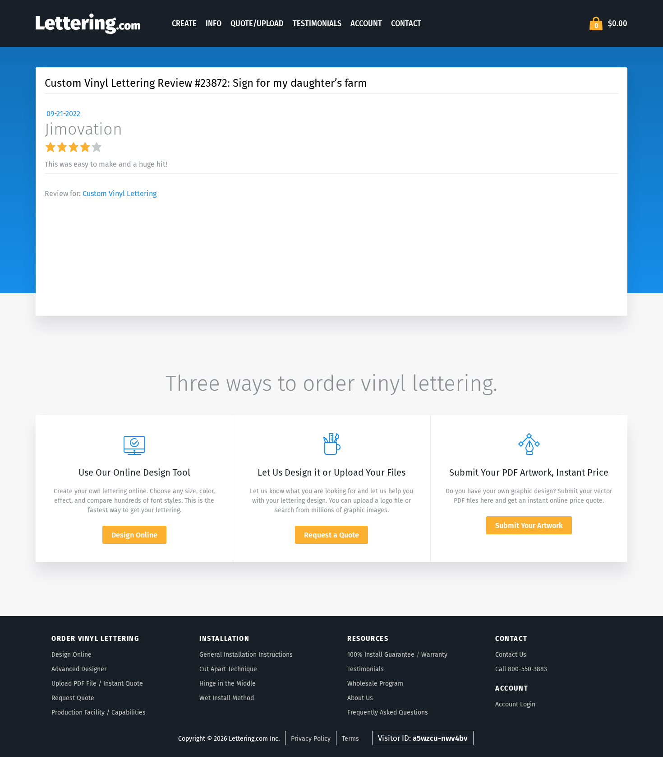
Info (213, 23)
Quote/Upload (257, 23)
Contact (406, 23)
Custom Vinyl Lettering (120, 193)
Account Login (515, 704)
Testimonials (317, 23)
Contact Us (510, 655)
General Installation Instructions (246, 655)
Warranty (434, 655)
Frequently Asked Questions (387, 712)
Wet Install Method (226, 698)
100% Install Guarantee (380, 655)
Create (184, 23)
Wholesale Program (375, 683)
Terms (350, 739)
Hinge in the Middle (227, 683)
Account (366, 23)
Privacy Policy (311, 739)
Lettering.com (88, 23)
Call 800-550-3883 (521, 669)
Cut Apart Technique (228, 669)
